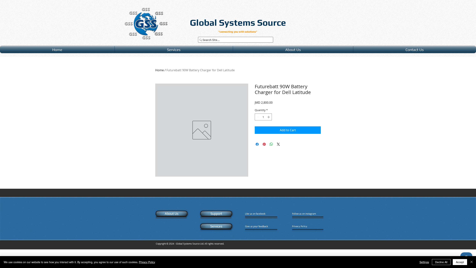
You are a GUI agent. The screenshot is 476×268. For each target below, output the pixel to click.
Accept (460, 262)
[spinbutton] (263, 117)
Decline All (441, 262)
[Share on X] (278, 144)
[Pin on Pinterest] (264, 144)
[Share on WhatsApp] (271, 144)
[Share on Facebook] (257, 144)
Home (159, 70)
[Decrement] (257, 117)
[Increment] (269, 117)
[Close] (471, 262)
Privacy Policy (147, 262)
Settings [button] (424, 262)
